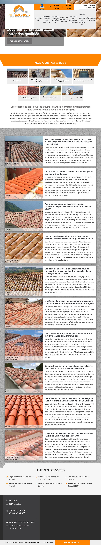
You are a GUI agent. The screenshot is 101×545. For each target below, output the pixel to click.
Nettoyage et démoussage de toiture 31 (73, 19)
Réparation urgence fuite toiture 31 (46, 19)
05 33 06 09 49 (56, 7)
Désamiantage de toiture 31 (91, 19)
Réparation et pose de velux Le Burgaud (79, 478)
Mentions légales (33, 542)
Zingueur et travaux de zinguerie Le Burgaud (21, 478)
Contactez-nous (47, 542)
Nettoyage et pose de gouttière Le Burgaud (20, 485)
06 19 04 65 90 (68, 7)
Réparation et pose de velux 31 (64, 19)
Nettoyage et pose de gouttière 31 (55, 19)
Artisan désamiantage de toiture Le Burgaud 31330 (80, 485)
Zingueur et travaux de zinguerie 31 (82, 19)
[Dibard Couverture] (19, 11)
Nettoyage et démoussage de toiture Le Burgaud (48, 478)
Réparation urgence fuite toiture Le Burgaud (50, 485)
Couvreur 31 (38, 19)
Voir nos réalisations (19, 41)
